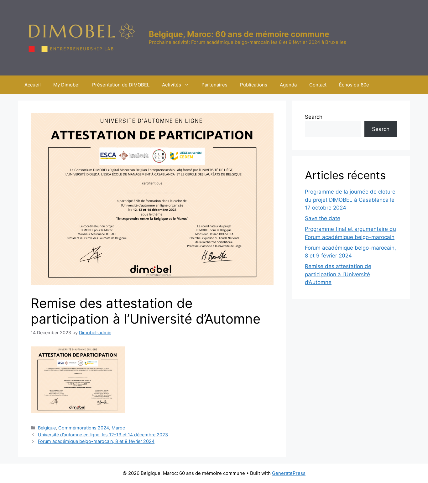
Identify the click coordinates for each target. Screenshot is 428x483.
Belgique (47, 427)
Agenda (288, 85)
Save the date (322, 218)
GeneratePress (288, 473)
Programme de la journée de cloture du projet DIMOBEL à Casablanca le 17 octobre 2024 (350, 200)
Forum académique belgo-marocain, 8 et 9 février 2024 (96, 441)
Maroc (118, 427)
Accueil (32, 85)
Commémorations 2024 (83, 427)
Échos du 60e (354, 85)
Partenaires (214, 85)
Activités (171, 85)
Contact (317, 85)
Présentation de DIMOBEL (120, 85)
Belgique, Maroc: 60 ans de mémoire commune (239, 34)
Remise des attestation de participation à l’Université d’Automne (338, 274)
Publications (253, 85)
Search (313, 117)
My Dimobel (66, 85)
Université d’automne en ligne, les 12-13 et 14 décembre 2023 (103, 434)
